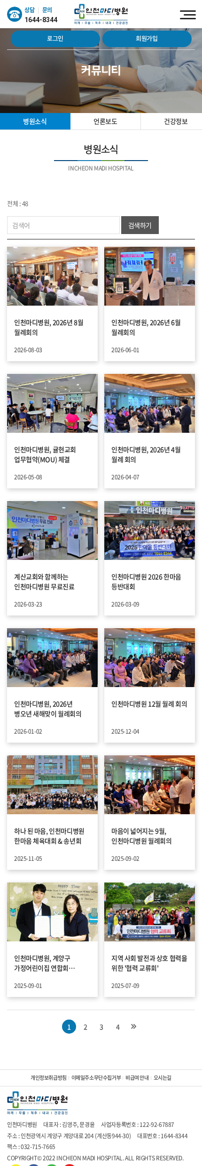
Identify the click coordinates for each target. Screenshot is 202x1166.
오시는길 (162, 1078)
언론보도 (105, 121)
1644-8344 (40, 20)
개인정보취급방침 (49, 1078)
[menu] (188, 14)
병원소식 (35, 121)
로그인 (55, 38)
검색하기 (140, 225)
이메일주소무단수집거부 (96, 1078)
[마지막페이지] (133, 1027)
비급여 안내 (136, 1078)
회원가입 (147, 38)
